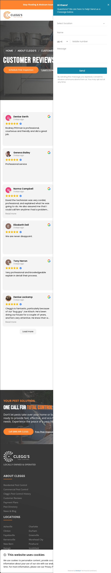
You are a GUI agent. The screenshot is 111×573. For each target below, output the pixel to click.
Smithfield (34, 548)
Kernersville (9, 539)
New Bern (8, 543)
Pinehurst (33, 543)
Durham (33, 530)
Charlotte (33, 526)
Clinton (7, 530)
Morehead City (36, 539)
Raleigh (7, 548)
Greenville (34, 535)
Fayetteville (9, 535)
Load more (28, 331)
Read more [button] (10, 213)
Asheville (7, 526)
